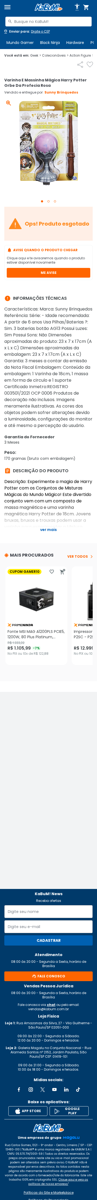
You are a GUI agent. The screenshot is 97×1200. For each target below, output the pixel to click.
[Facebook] (19, 1089)
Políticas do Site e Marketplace (49, 1193)
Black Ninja (50, 42)
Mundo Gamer (20, 42)
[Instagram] (31, 1089)
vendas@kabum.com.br (48, 1009)
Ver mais (48, 529)
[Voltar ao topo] (48, 1128)
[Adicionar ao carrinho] (62, 572)
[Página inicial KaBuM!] (48, 7)
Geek (35, 55)
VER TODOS (77, 556)
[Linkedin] (66, 1089)
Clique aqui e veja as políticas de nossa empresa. (58, 1182)
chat (51, 1004)
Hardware (75, 42)
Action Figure (81, 55)
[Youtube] (54, 1089)
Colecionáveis (55, 55)
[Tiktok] (78, 1089)
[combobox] (48, 21)
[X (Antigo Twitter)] (42, 1089)
